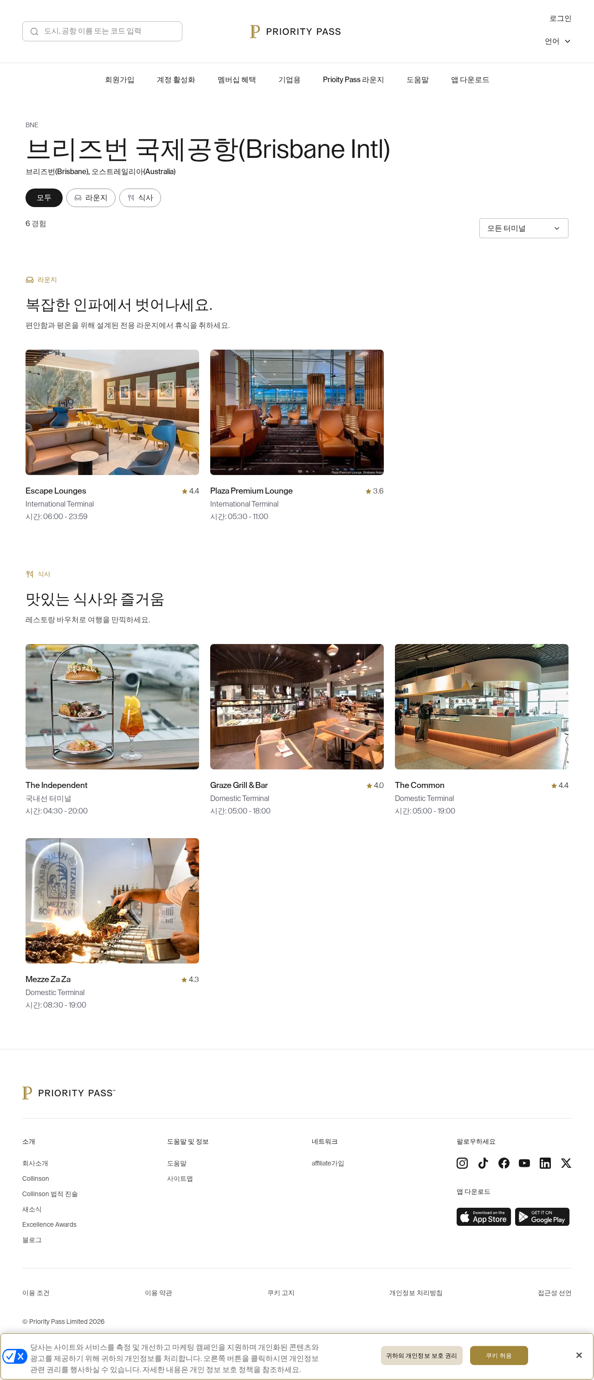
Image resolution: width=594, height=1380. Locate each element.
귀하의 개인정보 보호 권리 (422, 1356)
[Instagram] (462, 1163)
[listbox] (558, 42)
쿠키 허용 (499, 1356)
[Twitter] (566, 1163)
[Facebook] (504, 1163)
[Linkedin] (545, 1163)
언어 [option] (552, 41)
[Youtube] (524, 1163)
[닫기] (579, 1355)
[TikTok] (483, 1163)
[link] (484, 1217)
